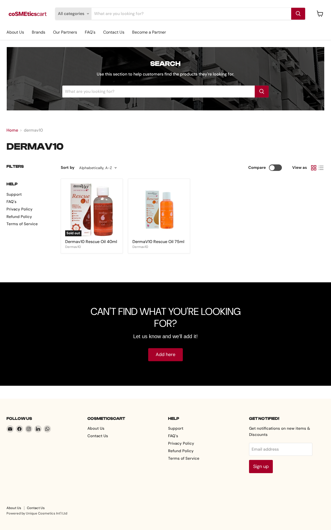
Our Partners (65, 32)
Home (12, 130)
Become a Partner (149, 32)
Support (14, 194)
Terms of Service (22, 223)
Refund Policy (19, 216)
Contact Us (113, 32)
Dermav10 (73, 247)
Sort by (67, 167)
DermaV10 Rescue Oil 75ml (158, 241)
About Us (15, 32)
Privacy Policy (19, 209)
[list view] (321, 167)
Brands (38, 32)
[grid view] (313, 167)
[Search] (298, 14)
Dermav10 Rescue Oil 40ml (91, 241)
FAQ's (90, 32)
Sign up (261, 466)
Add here (165, 355)
